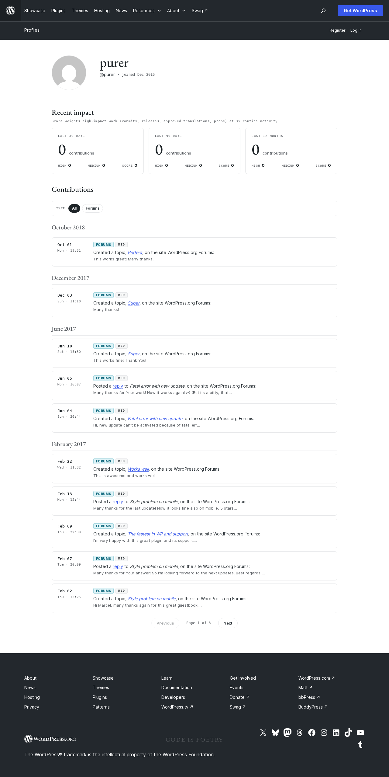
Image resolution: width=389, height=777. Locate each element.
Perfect (135, 252)
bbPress (309, 697)
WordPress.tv (177, 706)
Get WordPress (360, 10)
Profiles (32, 30)
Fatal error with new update (155, 418)
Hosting (32, 697)
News (30, 687)
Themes (101, 687)
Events (236, 687)
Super (133, 302)
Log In (356, 30)
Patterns (101, 706)
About (30, 678)
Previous (165, 623)
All (74, 208)
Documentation (176, 687)
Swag (238, 706)
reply (118, 385)
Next (227, 623)
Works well (138, 469)
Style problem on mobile (152, 598)
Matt (305, 687)
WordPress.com (316, 678)
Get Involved (243, 678)
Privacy (31, 706)
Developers (173, 697)
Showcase (103, 678)
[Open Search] (323, 10)
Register (338, 30)
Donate (240, 697)
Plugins (100, 697)
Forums (92, 208)
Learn (167, 678)
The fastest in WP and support (158, 533)
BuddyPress (313, 706)
